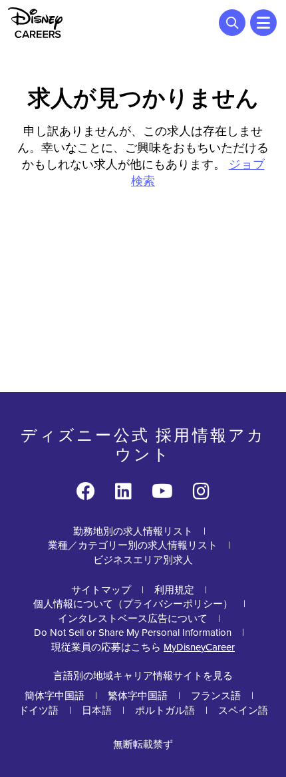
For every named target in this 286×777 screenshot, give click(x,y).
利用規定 (174, 590)
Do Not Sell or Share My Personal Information (132, 632)
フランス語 (216, 695)
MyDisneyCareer (199, 647)
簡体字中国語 (54, 695)
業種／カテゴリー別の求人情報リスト (132, 545)
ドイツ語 (39, 710)
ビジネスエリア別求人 (143, 560)
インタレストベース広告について (133, 618)
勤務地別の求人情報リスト (133, 531)
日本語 (97, 710)
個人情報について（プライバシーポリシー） (133, 604)
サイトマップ (101, 590)
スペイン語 (243, 710)
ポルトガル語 (165, 710)
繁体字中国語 (138, 695)
